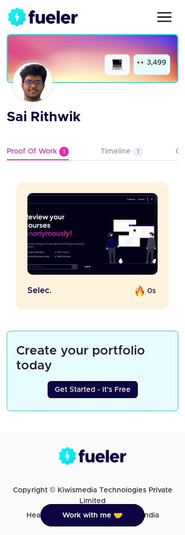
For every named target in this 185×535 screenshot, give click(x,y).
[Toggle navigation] (164, 17)
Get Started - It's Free (93, 389)
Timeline (120, 151)
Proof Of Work (36, 151)
